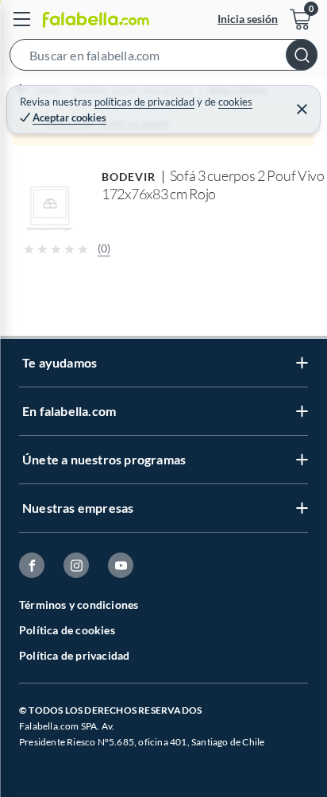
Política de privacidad (74, 655)
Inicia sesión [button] (247, 18)
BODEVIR (129, 176)
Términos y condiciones (78, 604)
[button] (163, 58)
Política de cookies (67, 630)
